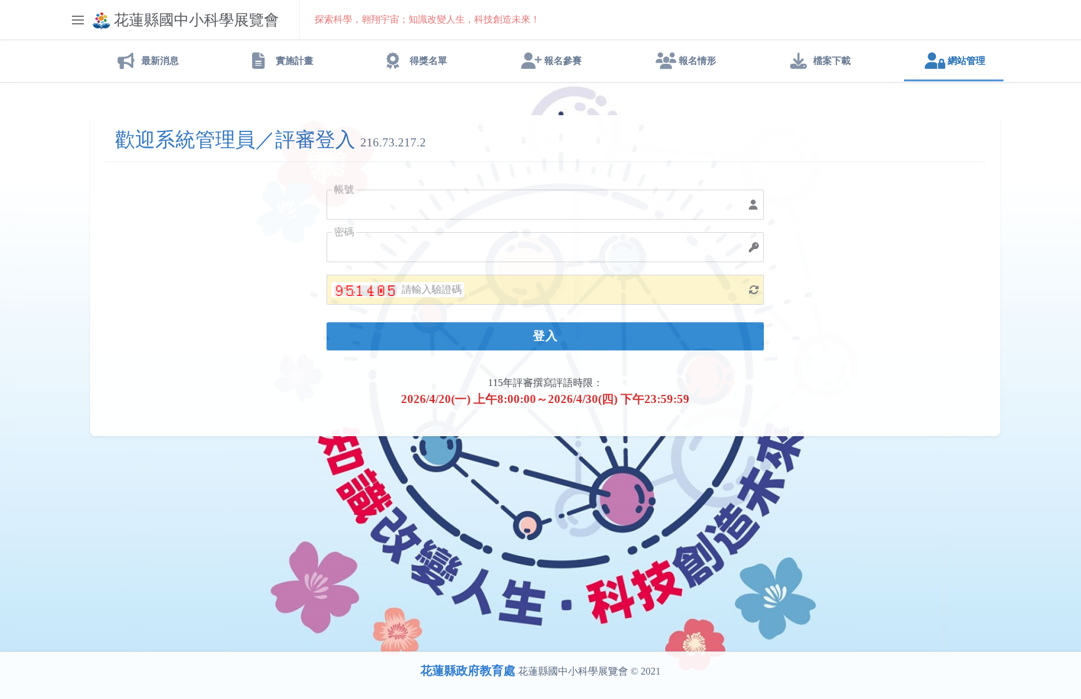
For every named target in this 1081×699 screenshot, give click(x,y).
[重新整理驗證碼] (754, 290)
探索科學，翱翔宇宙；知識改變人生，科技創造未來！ (427, 19)
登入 (545, 335)
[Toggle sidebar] (77, 20)
